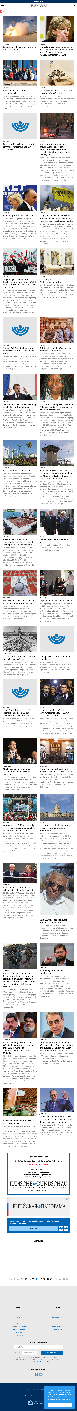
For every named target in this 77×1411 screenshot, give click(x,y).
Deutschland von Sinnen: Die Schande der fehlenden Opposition (19, 888)
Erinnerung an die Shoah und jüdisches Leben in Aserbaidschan (56, 770)
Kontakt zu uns (57, 1329)
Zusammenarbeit (57, 1317)
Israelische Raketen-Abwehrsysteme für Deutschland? (20, 48)
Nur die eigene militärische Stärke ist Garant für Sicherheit (56, 92)
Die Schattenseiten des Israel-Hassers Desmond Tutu (53, 921)
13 (22, 1278)
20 (48, 1278)
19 (44, 1278)
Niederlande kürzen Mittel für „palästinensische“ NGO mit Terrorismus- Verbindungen (17, 713)
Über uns (57, 1311)
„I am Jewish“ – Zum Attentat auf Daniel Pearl (55, 658)
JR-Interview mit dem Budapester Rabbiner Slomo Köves (55, 349)
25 (67, 1278)
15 (30, 1278)
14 (26, 1278)
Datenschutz (35, 1396)
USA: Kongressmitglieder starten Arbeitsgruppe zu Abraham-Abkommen (55, 828)
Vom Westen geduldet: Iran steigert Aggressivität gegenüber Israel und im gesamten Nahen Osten (20, 828)
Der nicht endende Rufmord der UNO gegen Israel (18, 1122)
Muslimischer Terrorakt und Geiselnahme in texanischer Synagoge (16, 772)
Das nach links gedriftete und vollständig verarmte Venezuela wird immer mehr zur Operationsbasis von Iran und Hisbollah (18, 1047)
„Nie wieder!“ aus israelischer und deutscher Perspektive (19, 658)
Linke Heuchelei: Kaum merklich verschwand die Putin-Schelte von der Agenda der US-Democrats (56, 1119)
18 (40, 1278)
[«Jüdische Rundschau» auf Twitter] (41, 1374)
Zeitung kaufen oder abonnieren (57, 1314)
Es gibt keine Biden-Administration (56, 600)
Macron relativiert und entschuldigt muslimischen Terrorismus (20, 405)
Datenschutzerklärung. (43, 1361)
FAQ (57, 1323)
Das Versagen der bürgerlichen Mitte (54, 540)
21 (51, 1278)
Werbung (57, 1320)
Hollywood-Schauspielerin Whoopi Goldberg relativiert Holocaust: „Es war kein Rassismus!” (56, 407)
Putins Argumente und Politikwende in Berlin (50, 280)
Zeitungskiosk (38, 1)
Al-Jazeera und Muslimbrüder (17, 470)
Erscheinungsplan (57, 1326)
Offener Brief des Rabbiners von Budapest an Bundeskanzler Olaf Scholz (18, 351)
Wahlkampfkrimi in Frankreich (18, 215)
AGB (25, 1396)
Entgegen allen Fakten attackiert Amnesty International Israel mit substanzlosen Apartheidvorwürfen (56, 218)
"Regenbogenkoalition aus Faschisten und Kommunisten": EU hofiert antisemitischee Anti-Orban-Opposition (20, 283)
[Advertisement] (24, 1257)
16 (33, 1278)
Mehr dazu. (66, 1399)
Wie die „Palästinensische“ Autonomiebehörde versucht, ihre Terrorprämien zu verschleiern (19, 542)
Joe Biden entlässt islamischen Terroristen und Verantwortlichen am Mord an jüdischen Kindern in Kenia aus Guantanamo (56, 474)
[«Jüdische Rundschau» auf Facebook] (36, 1374)
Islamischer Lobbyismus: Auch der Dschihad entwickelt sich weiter (19, 602)
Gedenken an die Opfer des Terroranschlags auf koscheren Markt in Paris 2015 (54, 713)
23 (60, 1278)
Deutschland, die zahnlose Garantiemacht (15, 92)
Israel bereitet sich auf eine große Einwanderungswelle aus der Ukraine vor (19, 147)
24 (64, 1278)
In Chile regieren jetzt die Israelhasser (51, 972)
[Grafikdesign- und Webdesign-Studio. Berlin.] (38, 1402)
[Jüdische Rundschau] (38, 5)
